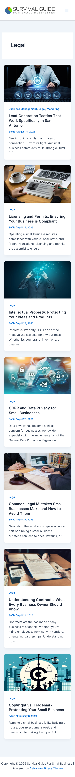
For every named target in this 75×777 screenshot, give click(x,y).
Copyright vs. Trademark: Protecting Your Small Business (36, 707)
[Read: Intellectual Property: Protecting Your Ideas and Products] (37, 279)
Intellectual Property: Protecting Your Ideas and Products (37, 314)
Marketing (53, 108)
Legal (42, 108)
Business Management (23, 108)
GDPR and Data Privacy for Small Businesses (32, 410)
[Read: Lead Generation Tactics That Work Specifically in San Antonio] (37, 83)
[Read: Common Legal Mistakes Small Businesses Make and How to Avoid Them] (37, 471)
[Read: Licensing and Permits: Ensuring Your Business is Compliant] (37, 184)
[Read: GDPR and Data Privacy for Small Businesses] (37, 375)
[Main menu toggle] (67, 10)
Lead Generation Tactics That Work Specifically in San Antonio (35, 120)
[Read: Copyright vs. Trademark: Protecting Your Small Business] (37, 672)
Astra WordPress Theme (46, 768)
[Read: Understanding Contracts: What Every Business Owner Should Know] (37, 567)
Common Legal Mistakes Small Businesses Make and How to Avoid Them (36, 508)
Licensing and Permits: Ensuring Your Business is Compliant (37, 218)
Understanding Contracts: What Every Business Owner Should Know (37, 604)
